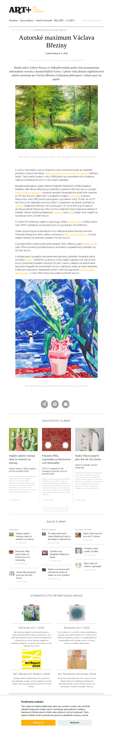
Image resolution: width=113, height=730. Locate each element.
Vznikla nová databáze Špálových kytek (59, 554)
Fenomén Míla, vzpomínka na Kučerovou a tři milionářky (56, 459)
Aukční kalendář (44, 20)
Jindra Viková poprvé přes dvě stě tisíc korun (26, 575)
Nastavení (74, 722)
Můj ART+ (59, 20)
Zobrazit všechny (55, 509)
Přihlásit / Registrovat (93, 20)
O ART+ (71, 20)
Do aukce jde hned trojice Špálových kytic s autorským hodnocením (59, 536)
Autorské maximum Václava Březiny (50, 30)
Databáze (13, 20)
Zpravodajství (27, 20)
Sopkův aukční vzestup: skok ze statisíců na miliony (22, 459)
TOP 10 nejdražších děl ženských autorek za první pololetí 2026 (54, 471)
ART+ (14, 30)
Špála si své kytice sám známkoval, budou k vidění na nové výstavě (59, 572)
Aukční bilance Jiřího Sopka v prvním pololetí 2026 (23, 469)
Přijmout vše (38, 722)
